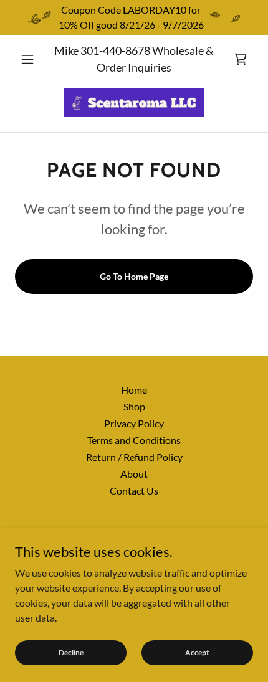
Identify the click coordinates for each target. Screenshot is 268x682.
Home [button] (134, 389)
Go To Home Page (134, 276)
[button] (32, 59)
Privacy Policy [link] (134, 423)
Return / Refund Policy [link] (134, 457)
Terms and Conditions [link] (134, 440)
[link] (240, 59)
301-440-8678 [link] (115, 50)
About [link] (134, 474)
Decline (71, 652)
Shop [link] (134, 406)
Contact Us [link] (134, 490)
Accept (197, 652)
